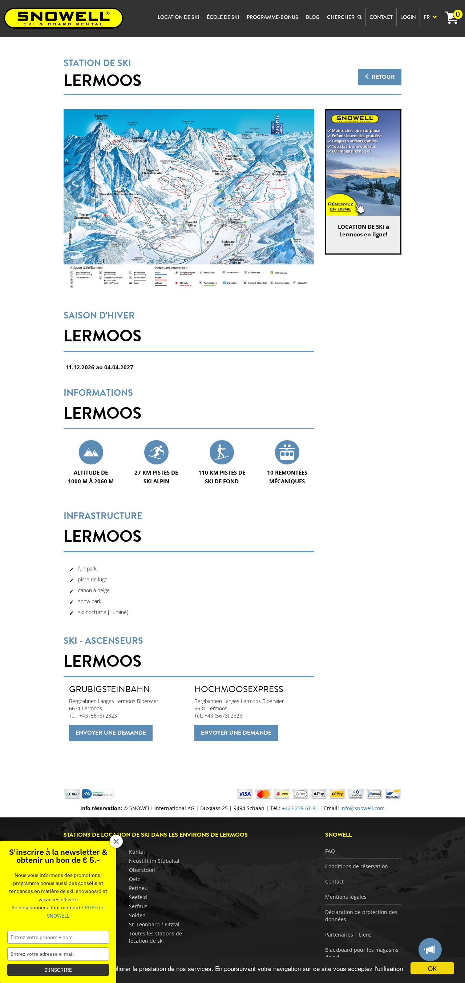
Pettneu (138, 888)
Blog (312, 17)
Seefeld (138, 897)
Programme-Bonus (272, 17)
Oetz (134, 879)
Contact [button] (381, 17)
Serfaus (138, 906)
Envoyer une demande (111, 732)
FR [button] (427, 17)
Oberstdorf (142, 869)
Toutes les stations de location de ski (155, 937)
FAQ (330, 851)
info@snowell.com (362, 808)
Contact (334, 881)
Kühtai (137, 851)
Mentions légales (346, 896)
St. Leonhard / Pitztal (154, 924)
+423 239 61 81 (300, 808)
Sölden (137, 915)
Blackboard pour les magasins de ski (362, 953)
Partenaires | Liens (348, 934)
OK (432, 968)
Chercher (341, 17)
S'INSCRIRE (58, 970)
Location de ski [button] (178, 17)
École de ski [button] (223, 17)
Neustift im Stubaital (154, 860)
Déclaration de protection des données (361, 916)
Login (408, 17)
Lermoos (102, 81)
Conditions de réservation (356, 866)
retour (382, 77)
